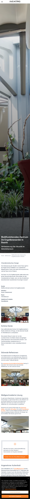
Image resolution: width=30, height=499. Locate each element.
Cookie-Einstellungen (15, 492)
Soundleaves (4, 301)
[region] (15, 487)
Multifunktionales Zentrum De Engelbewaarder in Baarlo (19, 255)
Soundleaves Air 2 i (19, 468)
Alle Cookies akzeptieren (15, 496)
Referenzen (8, 255)
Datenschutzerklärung (10, 489)
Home (2, 255)
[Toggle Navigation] (2, 2)
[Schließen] (28, 478)
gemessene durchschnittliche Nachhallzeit (13, 363)
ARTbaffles (13, 409)
